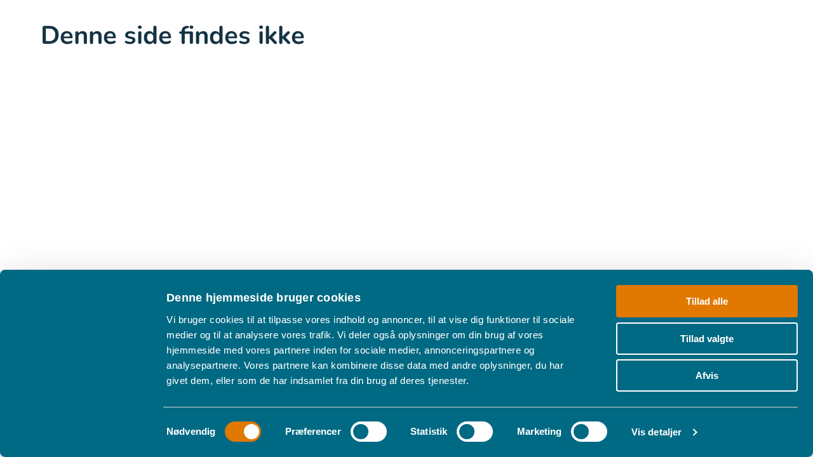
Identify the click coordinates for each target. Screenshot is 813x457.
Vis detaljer (656, 432)
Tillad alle (707, 301)
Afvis (706, 375)
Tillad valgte (707, 338)
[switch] (369, 431)
